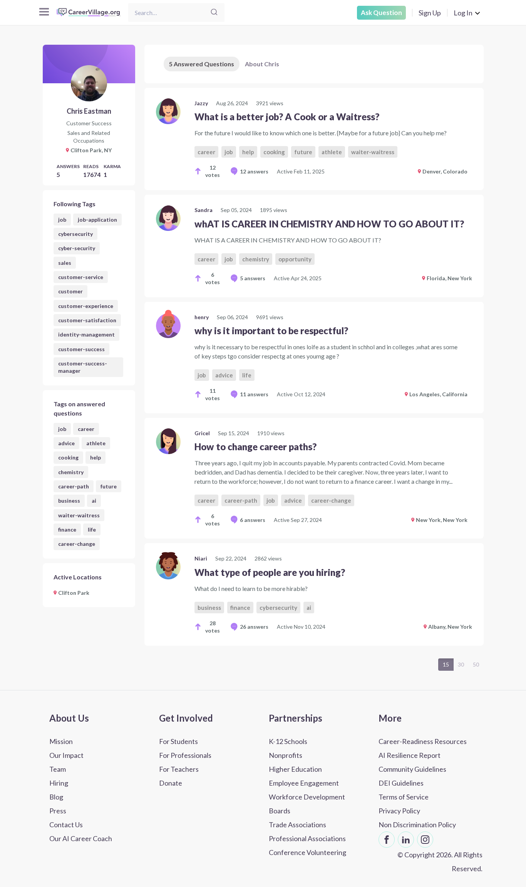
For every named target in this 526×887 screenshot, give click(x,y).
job (62, 219)
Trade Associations (297, 824)
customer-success (81, 349)
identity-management (86, 334)
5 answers (252, 278)
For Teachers (179, 769)
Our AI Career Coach (80, 838)
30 (461, 664)
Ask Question (381, 12)
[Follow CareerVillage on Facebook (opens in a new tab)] (387, 839)
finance (67, 529)
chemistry (71, 472)
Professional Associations (307, 838)
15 (446, 664)
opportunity (295, 259)
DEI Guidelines (401, 783)
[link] (314, 139)
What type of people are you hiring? (269, 572)
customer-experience (85, 306)
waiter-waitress (79, 515)
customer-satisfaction (87, 320)
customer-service (80, 277)
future (109, 486)
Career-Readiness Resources (423, 741)
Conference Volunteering (307, 852)
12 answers (254, 171)
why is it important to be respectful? (271, 330)
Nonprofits (285, 755)
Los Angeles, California (438, 394)
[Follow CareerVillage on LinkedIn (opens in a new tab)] (406, 839)
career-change (76, 543)
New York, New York (441, 520)
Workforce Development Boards (307, 804)
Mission (61, 741)
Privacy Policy (399, 810)
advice (66, 443)
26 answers (254, 626)
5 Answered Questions (201, 63)
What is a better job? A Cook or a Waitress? (286, 116)
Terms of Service (404, 797)
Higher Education (295, 769)
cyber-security (76, 248)
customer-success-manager (82, 367)
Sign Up (430, 12)
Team (57, 769)
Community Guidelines (412, 769)
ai (94, 500)
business (69, 500)
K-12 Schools (288, 741)
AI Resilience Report (410, 755)
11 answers (254, 394)
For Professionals (185, 755)
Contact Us (66, 824)
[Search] (214, 12)
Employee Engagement (304, 783)
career (86, 429)
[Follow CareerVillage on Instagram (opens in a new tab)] (425, 839)
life (92, 529)
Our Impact (66, 755)
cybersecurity (75, 234)
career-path (73, 486)
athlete (96, 443)
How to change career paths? (255, 446)
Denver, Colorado (444, 171)
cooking (68, 457)
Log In (463, 12)
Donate (170, 783)
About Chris (262, 63)
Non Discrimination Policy (417, 824)
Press (57, 810)
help (95, 457)
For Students (178, 741)
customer (70, 291)
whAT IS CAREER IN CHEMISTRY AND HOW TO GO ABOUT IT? (329, 223)
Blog (56, 797)
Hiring (58, 783)
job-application (97, 219)
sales (64, 262)
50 (476, 664)
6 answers (252, 520)
